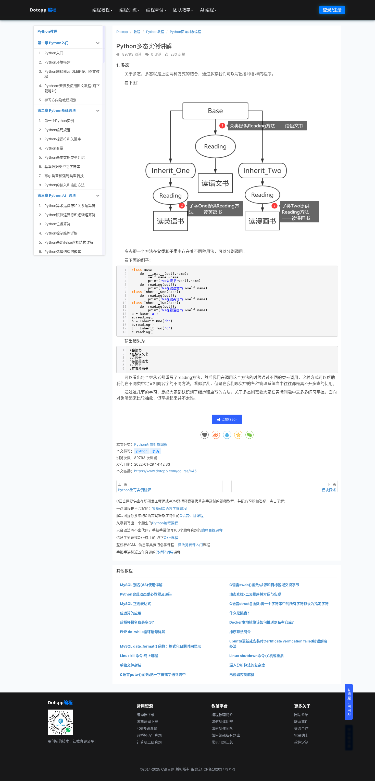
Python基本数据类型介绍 (64, 157)
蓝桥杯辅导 (164, 552)
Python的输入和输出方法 (64, 185)
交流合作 (301, 728)
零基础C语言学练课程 (169, 508)
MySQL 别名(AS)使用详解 (141, 584)
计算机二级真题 (149, 742)
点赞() (228, 419)
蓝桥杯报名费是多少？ (138, 622)
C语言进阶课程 (192, 515)
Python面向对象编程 (185, 32)
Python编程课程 (165, 523)
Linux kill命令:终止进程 (139, 655)
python (141, 451)
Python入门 (53, 53)
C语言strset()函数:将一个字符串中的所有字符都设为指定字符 (279, 603)
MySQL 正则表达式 (135, 603)
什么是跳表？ (240, 613)
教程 (137, 32)
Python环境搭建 (57, 62)
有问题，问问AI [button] (349, 702)
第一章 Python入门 (53, 43)
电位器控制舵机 (241, 674)
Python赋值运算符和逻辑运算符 (69, 215)
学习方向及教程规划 (60, 100)
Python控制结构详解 (61, 233)
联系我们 (301, 721)
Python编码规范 (57, 130)
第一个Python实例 (59, 120)
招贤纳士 (301, 735)
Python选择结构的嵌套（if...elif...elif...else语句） (64, 254)
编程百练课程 (212, 530)
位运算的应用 (130, 613)
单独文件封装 (130, 665)
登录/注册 (332, 10)
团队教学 (183, 10)
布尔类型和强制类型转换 (64, 175)
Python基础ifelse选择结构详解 (68, 242)
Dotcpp (43, 10)
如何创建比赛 (222, 721)
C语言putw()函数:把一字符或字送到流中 (153, 674)
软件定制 (301, 742)
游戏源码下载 (147, 721)
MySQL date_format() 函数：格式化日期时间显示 (160, 646)
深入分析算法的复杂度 (247, 665)
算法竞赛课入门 (190, 544)
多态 (155, 451)
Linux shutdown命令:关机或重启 (256, 655)
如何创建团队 (222, 728)
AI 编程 (208, 10)
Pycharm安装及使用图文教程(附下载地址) (72, 88)
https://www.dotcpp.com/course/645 (165, 471)
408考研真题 (147, 728)
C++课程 (171, 537)
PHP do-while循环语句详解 (142, 631)
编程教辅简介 (222, 714)
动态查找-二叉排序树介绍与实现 (255, 594)
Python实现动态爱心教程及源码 (146, 594)
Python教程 (155, 32)
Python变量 (53, 148)
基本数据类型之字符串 (62, 166)
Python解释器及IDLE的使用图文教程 (71, 74)
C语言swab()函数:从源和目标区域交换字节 (264, 584)
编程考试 (156, 10)
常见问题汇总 (222, 742)
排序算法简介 (240, 631)
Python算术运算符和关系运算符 (69, 205)
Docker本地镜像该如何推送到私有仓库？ (262, 622)
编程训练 (129, 10)
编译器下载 (146, 714)
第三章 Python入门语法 (57, 195)
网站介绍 (301, 714)
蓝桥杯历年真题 (149, 735)
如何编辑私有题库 (225, 735)
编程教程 (102, 10)
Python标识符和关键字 (62, 139)
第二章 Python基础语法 (57, 110)
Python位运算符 (57, 224)
